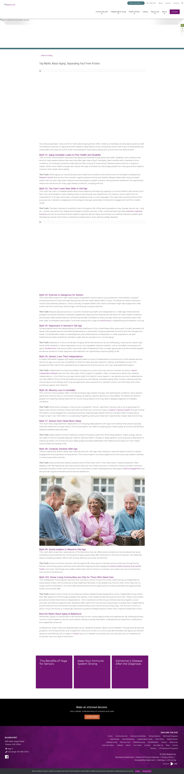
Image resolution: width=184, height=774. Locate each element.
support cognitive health (119, 410)
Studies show (51, 348)
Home (110, 736)
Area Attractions (128, 739)
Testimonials (114, 739)
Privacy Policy (167, 757)
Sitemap (161, 760)
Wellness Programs (170, 736)
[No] (182, 771)
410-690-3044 (18, 752)
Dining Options (154, 736)
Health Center (134, 12)
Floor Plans (159, 739)
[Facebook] (7, 757)
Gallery (145, 12)
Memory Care (125, 742)
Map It (10, 749)
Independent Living (118, 12)
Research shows (46, 177)
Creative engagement (131, 469)
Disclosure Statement (124, 757)
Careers (176, 3)
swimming (105, 321)
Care (120, 745)
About (164, 12)
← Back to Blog (45, 55)
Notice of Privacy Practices (147, 757)
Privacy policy (147, 771)
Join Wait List (151, 3)
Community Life (102, 12)
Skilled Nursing (139, 742)
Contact (175, 12)
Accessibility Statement (145, 760)
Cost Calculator (108, 745)
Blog (160, 3)
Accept (137, 771)
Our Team (137, 745)
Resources (155, 12)
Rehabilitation (153, 742)
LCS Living (171, 760)
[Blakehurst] (16, 9)
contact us (77, 634)
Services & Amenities (138, 736)
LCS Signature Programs (168, 748)
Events (167, 3)
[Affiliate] (170, 763)
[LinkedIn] (31, 757)
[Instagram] (17, 757)
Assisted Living (111, 742)
